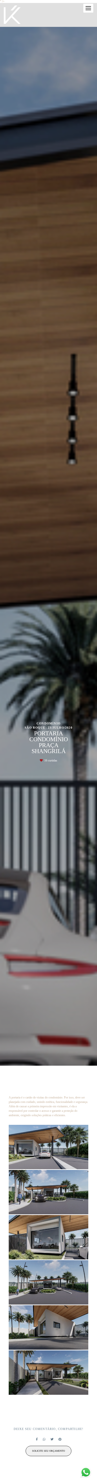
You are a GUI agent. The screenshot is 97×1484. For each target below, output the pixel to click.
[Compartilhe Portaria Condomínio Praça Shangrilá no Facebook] (37, 1439)
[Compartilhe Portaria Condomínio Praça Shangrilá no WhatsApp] (44, 1439)
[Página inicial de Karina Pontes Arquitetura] (12, 14)
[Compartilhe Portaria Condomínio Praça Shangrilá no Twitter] (51, 1439)
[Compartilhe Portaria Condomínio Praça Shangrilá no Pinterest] (59, 1439)
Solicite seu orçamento (48, 1450)
